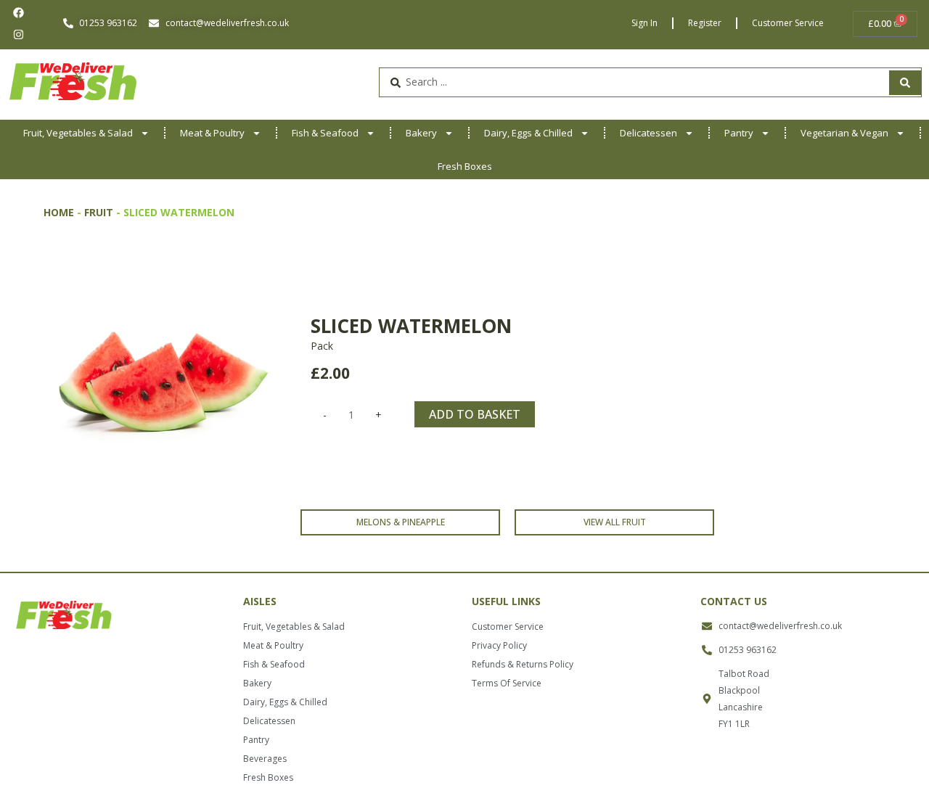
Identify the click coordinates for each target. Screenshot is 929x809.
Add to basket (474, 414)
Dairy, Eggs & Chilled (528, 132)
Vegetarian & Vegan (844, 132)
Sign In (644, 23)
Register (704, 23)
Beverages (265, 758)
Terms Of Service (506, 683)
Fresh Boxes (465, 166)
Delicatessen (648, 132)
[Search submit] (905, 82)
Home (59, 212)
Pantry (738, 132)
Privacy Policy (499, 645)
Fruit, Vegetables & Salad (78, 132)
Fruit (98, 212)
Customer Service (788, 23)
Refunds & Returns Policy (522, 664)
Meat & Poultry (212, 132)
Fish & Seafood (325, 132)
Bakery (421, 132)
